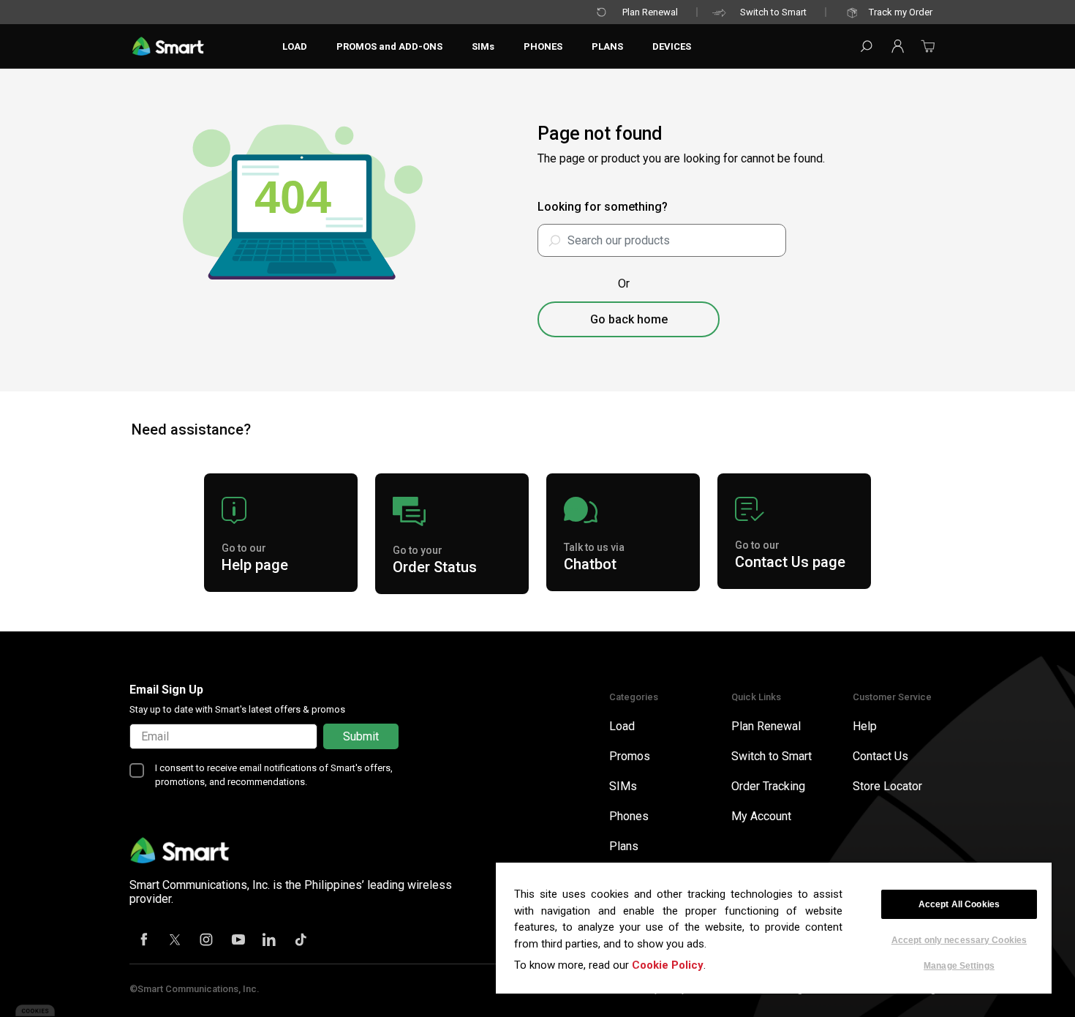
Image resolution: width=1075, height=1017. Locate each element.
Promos (629, 756)
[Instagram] (207, 941)
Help (865, 726)
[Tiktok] (301, 941)
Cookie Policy (668, 965)
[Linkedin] (269, 941)
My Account (761, 816)
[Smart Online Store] (168, 46)
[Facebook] (144, 941)
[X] (175, 941)
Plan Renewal (650, 12)
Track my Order (900, 12)
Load (622, 726)
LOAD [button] (294, 46)
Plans (623, 846)
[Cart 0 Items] (928, 51)
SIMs (623, 786)
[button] (897, 46)
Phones (629, 816)
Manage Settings (959, 965)
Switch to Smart (773, 12)
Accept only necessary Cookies (959, 940)
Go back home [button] (629, 319)
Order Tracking (768, 786)
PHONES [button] (543, 46)
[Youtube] (238, 941)
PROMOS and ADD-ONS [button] (389, 46)
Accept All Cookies (959, 904)
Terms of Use (574, 988)
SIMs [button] (483, 46)
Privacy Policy (658, 988)
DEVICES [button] (671, 46)
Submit (361, 736)
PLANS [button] (607, 46)
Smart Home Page (903, 988)
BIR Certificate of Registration (775, 988)
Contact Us (880, 756)
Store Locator (887, 786)
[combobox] (662, 240)
